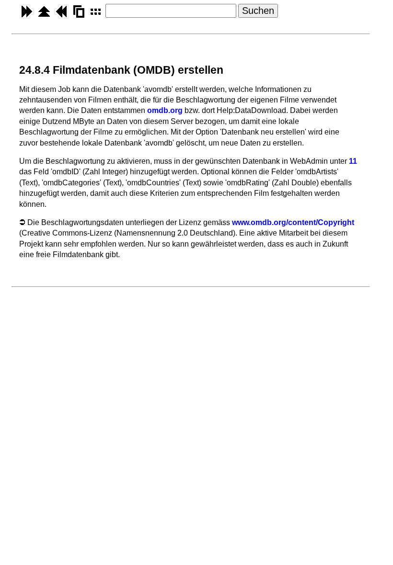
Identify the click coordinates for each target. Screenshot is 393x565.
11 (353, 161)
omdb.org (165, 110)
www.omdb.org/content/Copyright (293, 222)
